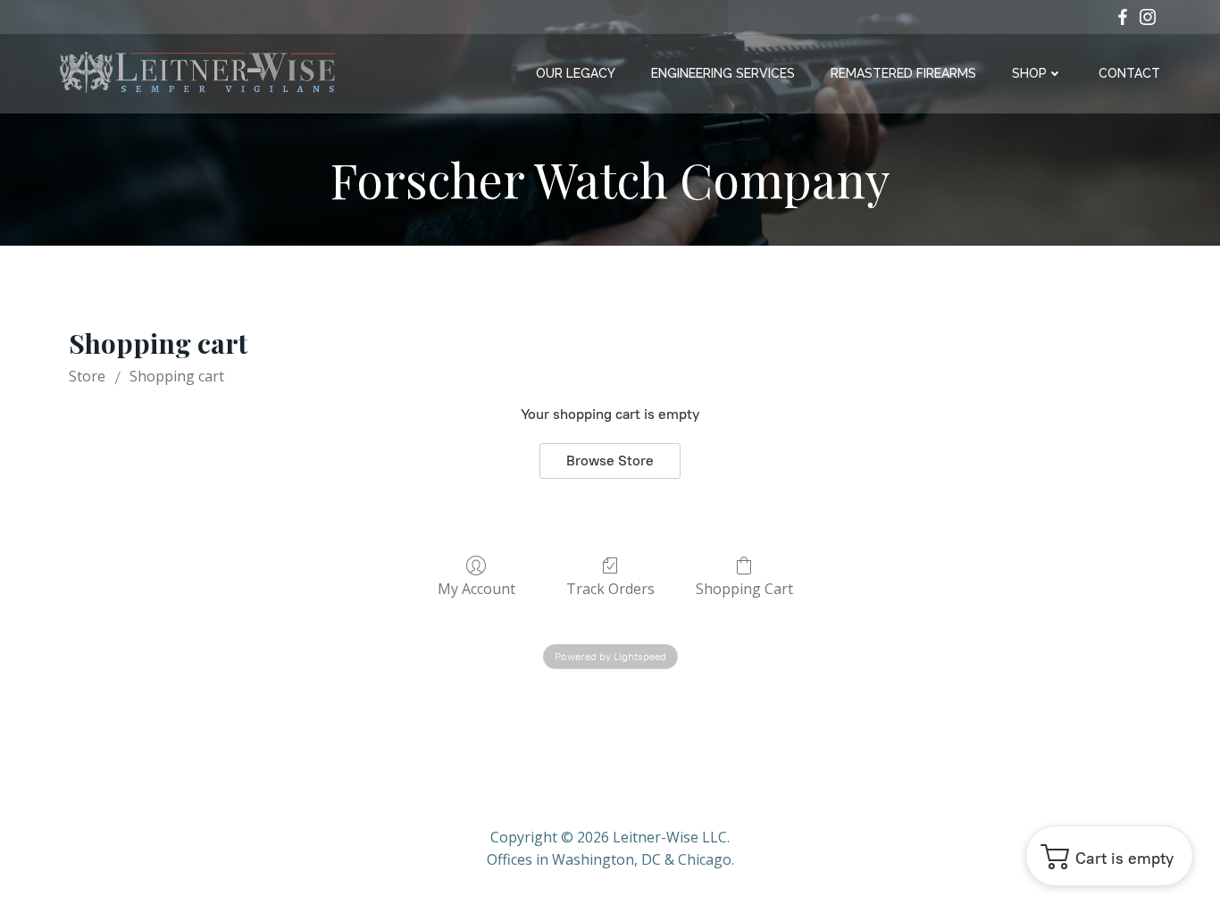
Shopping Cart (744, 588)
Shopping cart (177, 376)
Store (87, 376)
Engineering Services (723, 73)
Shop (1029, 73)
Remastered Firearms (903, 73)
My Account (476, 588)
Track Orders (610, 588)
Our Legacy (575, 73)
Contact (1129, 73)
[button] (1109, 855)
